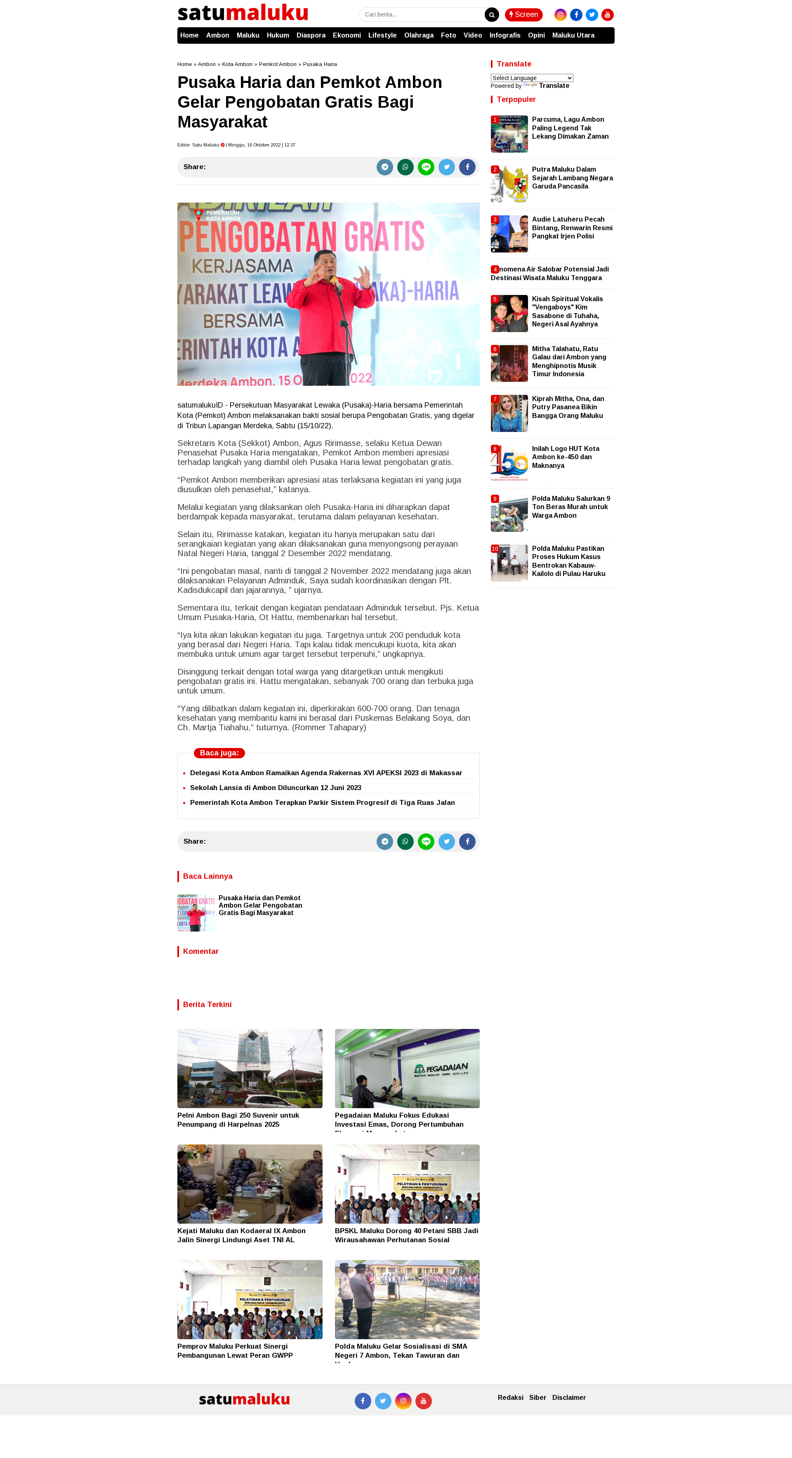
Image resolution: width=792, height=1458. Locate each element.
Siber (538, 1397)
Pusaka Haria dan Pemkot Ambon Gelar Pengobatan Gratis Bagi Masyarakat (260, 905)
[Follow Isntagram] (403, 1401)
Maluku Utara (573, 35)
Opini (536, 35)
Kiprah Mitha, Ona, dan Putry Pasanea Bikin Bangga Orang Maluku (568, 407)
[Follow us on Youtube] (423, 1401)
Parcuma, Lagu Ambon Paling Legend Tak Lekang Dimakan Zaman (570, 128)
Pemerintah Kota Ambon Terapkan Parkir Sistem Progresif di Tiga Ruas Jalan (322, 803)
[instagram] (560, 15)
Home (189, 35)
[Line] (426, 167)
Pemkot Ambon (278, 64)
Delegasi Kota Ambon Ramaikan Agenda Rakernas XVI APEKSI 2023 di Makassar (326, 773)
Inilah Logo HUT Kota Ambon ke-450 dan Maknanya (565, 457)
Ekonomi (347, 35)
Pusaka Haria (320, 64)
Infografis (505, 35)
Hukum (278, 35)
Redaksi (510, 1397)
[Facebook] (467, 167)
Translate (554, 85)
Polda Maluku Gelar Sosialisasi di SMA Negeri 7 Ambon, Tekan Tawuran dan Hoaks (401, 1355)
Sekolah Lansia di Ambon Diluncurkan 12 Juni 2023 (275, 788)
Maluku (248, 35)
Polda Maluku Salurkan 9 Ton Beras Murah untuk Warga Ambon (571, 507)
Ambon (217, 35)
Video (473, 35)
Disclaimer (569, 1397)
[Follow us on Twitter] (383, 1401)
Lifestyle (382, 35)
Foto (448, 35)
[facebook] (576, 15)
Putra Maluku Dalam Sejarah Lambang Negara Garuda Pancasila (572, 178)
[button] (606, 31)
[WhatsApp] (405, 167)
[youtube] (607, 15)
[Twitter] (446, 167)
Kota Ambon (237, 64)
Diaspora (311, 35)
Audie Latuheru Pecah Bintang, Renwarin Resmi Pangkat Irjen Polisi (572, 228)
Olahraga (419, 35)
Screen (525, 14)
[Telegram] (385, 167)
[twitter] (592, 15)
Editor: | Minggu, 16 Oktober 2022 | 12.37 (236, 144)
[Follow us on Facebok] (363, 1401)
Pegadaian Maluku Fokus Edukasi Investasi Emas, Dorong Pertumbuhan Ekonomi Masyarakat (399, 1124)
